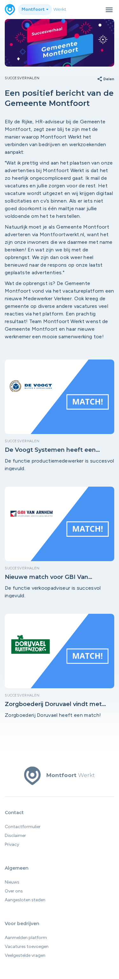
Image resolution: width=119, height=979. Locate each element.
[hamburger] (109, 10)
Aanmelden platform (26, 937)
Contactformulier (23, 826)
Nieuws (12, 882)
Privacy (12, 844)
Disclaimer (15, 835)
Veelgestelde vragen (25, 955)
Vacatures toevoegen (27, 946)
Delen (105, 79)
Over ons (14, 891)
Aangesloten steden (25, 900)
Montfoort (34, 9)
